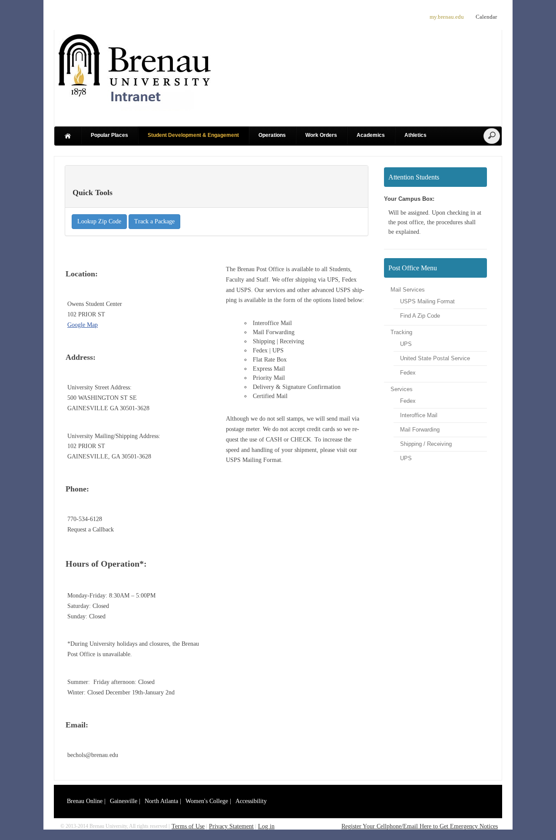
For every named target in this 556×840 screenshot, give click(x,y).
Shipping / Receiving (426, 444)
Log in (266, 826)
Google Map (82, 325)
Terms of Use (188, 826)
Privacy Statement (231, 826)
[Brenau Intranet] (135, 110)
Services (402, 389)
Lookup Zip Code (99, 221)
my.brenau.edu (447, 16)
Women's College (206, 801)
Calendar (486, 16)
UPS (406, 344)
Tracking (401, 332)
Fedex (408, 372)
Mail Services (408, 289)
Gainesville (123, 801)
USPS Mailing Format (427, 301)
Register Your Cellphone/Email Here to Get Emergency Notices (419, 826)
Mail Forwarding (420, 429)
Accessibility (251, 801)
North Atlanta (161, 801)
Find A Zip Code (420, 315)
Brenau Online (85, 801)
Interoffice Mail (418, 415)
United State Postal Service (435, 358)
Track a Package (154, 221)
